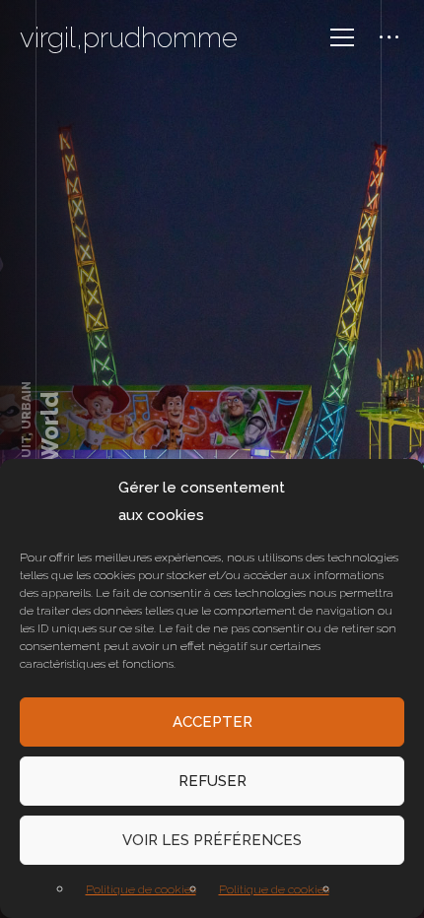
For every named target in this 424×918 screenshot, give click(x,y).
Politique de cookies (141, 889)
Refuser (212, 781)
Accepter (212, 722)
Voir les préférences (212, 840)
